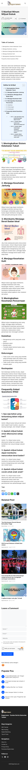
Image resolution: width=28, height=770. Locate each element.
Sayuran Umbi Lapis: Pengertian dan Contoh (15, 697)
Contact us (4, 744)
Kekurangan (11, 107)
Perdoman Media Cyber (7, 749)
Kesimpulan (11, 109)
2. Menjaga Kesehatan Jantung (15, 92)
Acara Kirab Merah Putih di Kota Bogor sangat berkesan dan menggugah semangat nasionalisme (12, 577)
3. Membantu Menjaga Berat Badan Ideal (14, 95)
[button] (25, 3)
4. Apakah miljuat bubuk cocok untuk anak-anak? (18, 136)
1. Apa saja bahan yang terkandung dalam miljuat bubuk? (19, 118)
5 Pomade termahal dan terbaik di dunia (14, 681)
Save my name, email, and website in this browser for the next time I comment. (14, 642)
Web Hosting (4, 729)
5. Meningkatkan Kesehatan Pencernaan (14, 101)
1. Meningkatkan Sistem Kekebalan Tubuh (12, 89)
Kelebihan (10, 105)
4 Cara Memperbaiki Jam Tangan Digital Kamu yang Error (14, 676)
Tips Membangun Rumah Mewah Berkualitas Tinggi (11, 523)
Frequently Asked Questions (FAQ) (14, 112)
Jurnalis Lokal (8, 18)
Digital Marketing (5, 732)
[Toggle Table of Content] (23, 85)
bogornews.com (4, 547)
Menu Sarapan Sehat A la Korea (14, 692)
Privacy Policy (5, 746)
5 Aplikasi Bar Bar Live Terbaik (13, 687)
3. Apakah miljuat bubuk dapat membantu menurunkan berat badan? (18, 129)
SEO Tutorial (4, 727)
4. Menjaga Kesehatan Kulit (14, 98)
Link (19, 18)
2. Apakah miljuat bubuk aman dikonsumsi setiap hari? (19, 123)
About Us (3, 742)
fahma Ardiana (4, 526)
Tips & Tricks (4, 734)
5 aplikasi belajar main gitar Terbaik (11, 598)
